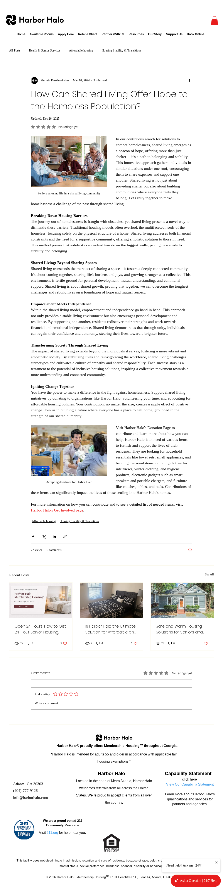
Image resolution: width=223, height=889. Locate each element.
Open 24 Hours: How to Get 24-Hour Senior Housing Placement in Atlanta (40, 629)
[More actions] (189, 80)
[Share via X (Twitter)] (44, 536)
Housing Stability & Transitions (121, 50)
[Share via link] (65, 536)
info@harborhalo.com (30, 797)
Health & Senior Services (44, 50)
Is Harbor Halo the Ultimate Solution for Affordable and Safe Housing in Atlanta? (111, 629)
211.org (52, 832)
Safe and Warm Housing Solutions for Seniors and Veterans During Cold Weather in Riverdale (179, 629)
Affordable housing (81, 50)
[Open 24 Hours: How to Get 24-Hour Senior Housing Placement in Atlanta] (40, 600)
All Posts (14, 50)
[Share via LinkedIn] (54, 536)
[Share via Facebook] (33, 536)
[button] (214, 20)
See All (209, 574)
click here (189, 779)
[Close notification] (216, 863)
